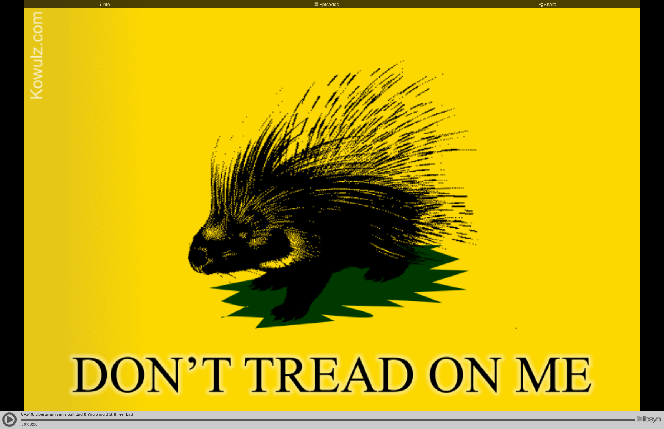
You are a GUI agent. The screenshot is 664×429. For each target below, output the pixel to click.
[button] (10, 423)
